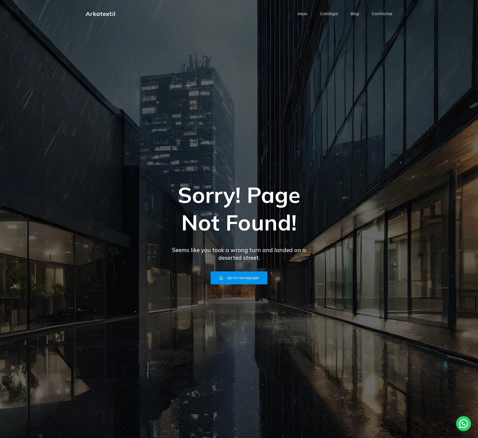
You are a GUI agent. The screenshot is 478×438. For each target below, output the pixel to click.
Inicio (302, 13)
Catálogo (329, 13)
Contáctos (382, 13)
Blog (355, 13)
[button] (463, 423)
